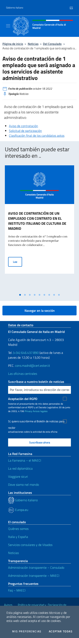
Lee (17, 261)
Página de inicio (12, 43)
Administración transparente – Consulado (36, 567)
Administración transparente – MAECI (33, 575)
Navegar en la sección (40, 310)
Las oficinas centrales (22, 373)
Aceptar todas (61, 631)
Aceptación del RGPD (22, 398)
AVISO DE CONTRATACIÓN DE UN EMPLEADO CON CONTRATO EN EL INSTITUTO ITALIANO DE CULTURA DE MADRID (37, 221)
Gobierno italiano (14, 7)
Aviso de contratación (23, 125)
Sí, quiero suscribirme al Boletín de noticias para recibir (36, 422)
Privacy (28, 411)
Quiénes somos (18, 528)
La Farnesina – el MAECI (24, 460)
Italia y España (18, 536)
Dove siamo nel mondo (23, 484)
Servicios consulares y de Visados (30, 544)
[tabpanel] (39, 228)
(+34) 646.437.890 (26, 352)
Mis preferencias (26, 631)
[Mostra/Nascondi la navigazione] (8, 25)
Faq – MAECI (17, 590)
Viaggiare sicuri (18, 476)
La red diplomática (20, 468)
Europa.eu (21, 509)
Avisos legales (40, 411)
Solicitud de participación (25, 130)
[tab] (20, 295)
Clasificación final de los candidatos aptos (36, 135)
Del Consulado (52, 43)
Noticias (33, 43)
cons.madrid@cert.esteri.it (32, 365)
